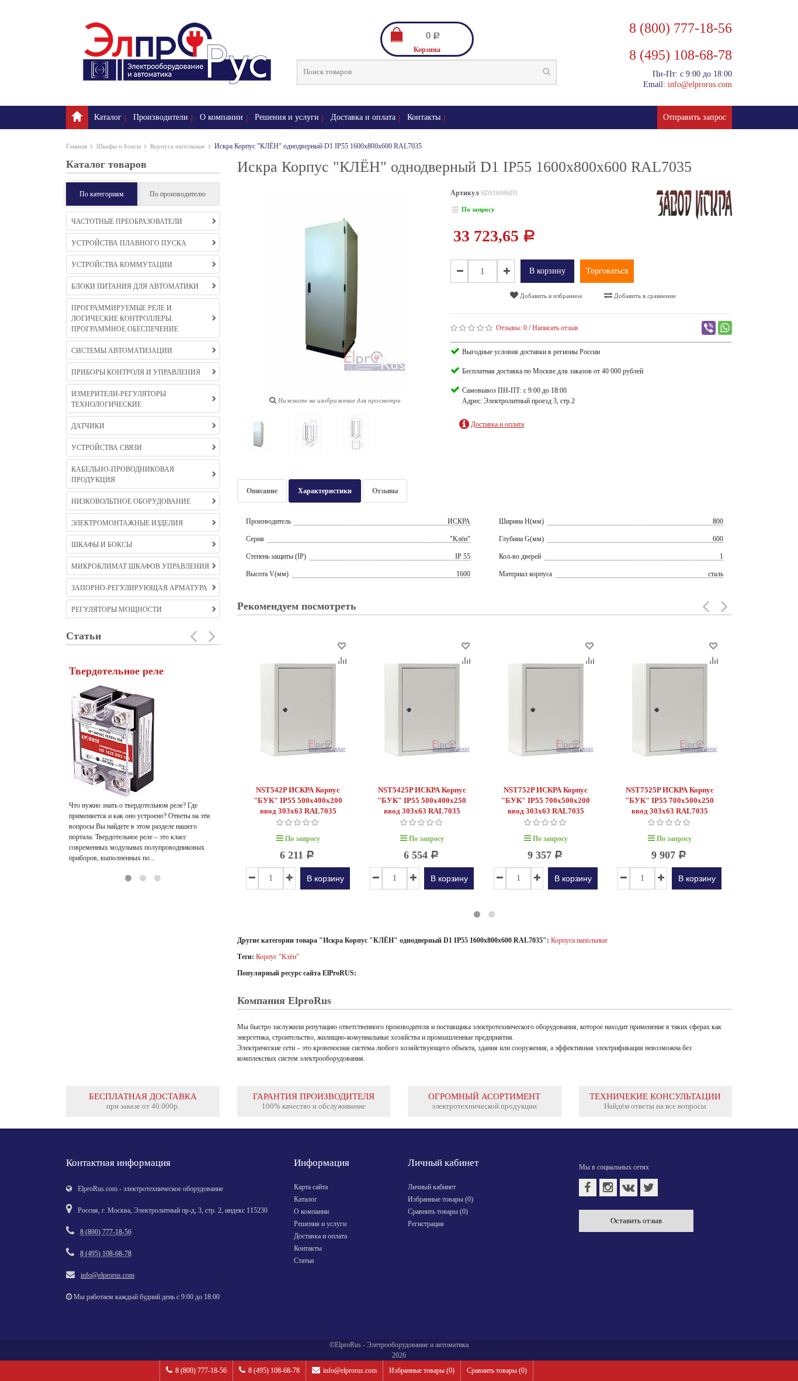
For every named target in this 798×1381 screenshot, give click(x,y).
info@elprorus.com (350, 1370)
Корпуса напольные (177, 146)
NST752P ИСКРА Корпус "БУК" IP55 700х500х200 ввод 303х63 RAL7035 (545, 800)
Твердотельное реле (116, 671)
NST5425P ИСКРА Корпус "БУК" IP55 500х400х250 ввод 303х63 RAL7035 (421, 800)
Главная (76, 146)
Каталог (108, 117)
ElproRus (348, 1345)
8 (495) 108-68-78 (274, 1370)
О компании (221, 117)
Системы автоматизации (121, 351)
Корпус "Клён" (277, 957)
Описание (262, 491)
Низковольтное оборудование (130, 501)
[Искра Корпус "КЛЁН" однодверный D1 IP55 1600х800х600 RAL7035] (259, 436)
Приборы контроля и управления (135, 372)
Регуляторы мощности (116, 609)
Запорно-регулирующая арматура (139, 588)
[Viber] (709, 328)
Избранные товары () (421, 1370)
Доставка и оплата (363, 117)
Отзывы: (511, 328)
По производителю (178, 194)
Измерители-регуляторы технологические (118, 399)
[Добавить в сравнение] (341, 659)
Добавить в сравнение (644, 295)
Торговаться (607, 270)
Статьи (304, 1261)
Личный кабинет (432, 1187)
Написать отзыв (555, 328)
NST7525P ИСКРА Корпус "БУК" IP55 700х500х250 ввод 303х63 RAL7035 (669, 800)
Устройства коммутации (121, 265)
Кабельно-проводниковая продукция (122, 474)
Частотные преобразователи (126, 221)
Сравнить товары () (497, 1370)
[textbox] (427, 72)
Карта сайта (311, 1187)
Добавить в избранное (550, 295)
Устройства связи (106, 448)
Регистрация (426, 1224)
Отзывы (385, 491)
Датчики (88, 426)
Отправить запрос (694, 117)
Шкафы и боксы (118, 146)
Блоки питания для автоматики (135, 286)
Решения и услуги (287, 117)
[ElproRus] (77, 117)
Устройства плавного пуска (128, 243)
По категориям (101, 194)
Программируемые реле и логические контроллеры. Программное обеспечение (124, 318)
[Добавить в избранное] (341, 645)
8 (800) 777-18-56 (201, 1370)
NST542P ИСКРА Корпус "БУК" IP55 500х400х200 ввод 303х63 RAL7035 (298, 800)
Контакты (423, 117)
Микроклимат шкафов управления (140, 566)
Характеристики (325, 491)
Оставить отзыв (636, 1220)
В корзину (547, 270)
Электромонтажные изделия (127, 523)
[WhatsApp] (725, 328)
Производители (160, 117)
